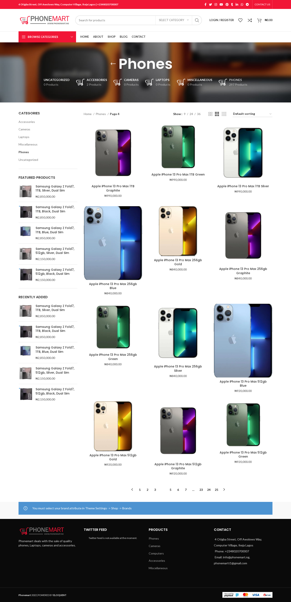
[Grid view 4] (224, 114)
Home (88, 114)
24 (208, 489)
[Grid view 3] (217, 114)
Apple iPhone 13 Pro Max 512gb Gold (113, 457)
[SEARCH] (197, 20)
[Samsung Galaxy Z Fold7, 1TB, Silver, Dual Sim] (25, 191)
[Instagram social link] (215, 4)
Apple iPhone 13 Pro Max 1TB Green (178, 174)
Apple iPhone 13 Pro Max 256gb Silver (178, 368)
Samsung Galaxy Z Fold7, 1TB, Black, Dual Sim (55, 209)
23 (201, 489)
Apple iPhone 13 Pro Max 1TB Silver (243, 186)
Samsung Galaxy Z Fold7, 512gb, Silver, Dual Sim (55, 251)
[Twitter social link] (210, 4)
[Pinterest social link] (227, 4)
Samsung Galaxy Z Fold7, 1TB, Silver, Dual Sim (55, 188)
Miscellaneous (28, 144)
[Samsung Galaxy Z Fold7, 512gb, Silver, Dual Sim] (25, 254)
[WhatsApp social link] (242, 4)
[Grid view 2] (210, 114)
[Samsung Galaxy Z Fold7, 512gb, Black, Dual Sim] (25, 275)
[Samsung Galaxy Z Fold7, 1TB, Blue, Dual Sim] (25, 233)
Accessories (27, 122)
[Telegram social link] (247, 4)
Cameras (24, 129)
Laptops (24, 137)
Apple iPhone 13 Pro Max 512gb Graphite (178, 466)
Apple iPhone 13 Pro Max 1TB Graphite (113, 188)
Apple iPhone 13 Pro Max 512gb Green (243, 454)
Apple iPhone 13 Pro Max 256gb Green (113, 357)
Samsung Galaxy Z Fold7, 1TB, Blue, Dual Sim (55, 230)
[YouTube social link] (221, 4)
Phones (24, 152)
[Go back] (113, 64)
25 (216, 489)
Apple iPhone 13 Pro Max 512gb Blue (243, 383)
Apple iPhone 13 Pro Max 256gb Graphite (243, 271)
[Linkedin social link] (236, 4)
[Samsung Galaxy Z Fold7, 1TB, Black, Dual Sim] (25, 212)
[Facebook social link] (205, 4)
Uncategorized (28, 159)
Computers (156, 553)
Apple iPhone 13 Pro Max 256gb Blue (113, 286)
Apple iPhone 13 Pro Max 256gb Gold (178, 262)
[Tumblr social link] (232, 4)
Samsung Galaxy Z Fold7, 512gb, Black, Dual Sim (55, 272)
